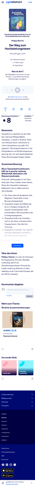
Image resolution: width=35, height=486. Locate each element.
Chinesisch (4, 429)
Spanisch (4, 421)
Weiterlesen (17, 246)
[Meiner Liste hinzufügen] (21, 109)
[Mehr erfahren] (19, 115)
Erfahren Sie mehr (12, 484)
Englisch (4, 414)
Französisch (5, 436)
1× (7, 90)
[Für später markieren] (13, 109)
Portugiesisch (5, 432)
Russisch (4, 425)
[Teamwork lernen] (17, 319)
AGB (2, 456)
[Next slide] (32, 349)
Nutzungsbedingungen (8, 452)
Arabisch (4, 440)
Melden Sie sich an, (16, 97)
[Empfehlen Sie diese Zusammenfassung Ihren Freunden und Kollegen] (29, 109)
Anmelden (9, 295)
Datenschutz (5, 448)
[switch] (17, 90)
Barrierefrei (4, 459)
